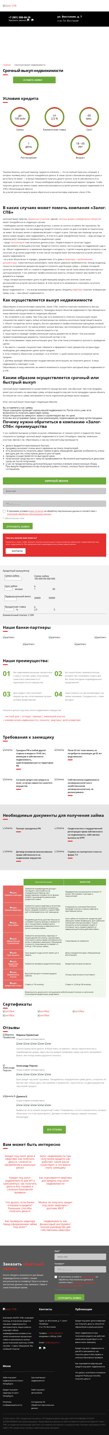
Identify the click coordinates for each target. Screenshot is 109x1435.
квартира (56, 720)
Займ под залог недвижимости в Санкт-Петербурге (13, 1380)
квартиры (77, 289)
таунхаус (37, 716)
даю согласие (36, 511)
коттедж (26, 716)
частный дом (12, 716)
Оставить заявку (33, 80)
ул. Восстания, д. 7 (69, 18)
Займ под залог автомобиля (38, 1391)
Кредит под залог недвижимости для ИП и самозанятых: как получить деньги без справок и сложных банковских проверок (20, 1185)
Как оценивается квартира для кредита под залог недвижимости (55, 1180)
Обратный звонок (56, 480)
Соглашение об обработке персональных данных (42, 1405)
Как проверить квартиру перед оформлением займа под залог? (20, 1224)
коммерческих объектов (88, 218)
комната (44, 720)
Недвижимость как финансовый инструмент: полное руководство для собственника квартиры (55, 1225)
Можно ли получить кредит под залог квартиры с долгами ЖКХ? (55, 1205)
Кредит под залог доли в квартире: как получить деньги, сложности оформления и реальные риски (19, 1162)
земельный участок (54, 716)
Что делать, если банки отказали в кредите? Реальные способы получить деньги (20, 1207)
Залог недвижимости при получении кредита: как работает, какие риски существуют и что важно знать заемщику (55, 1162)
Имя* (5, 485)
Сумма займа (41, 576)
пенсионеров (17, 242)
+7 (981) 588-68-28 (19, 17)
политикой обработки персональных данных (29, 514)
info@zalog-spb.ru (52, 1342)
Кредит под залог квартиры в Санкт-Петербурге (11, 1392)
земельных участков (39, 218)
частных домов (67, 218)
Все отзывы (54, 1129)
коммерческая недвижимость (21, 720)
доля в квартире (72, 720)
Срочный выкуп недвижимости (38, 1379)
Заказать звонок (18, 20)
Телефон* (8, 498)
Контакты (17, 551)
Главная (7, 65)
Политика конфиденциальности (12, 1403)
